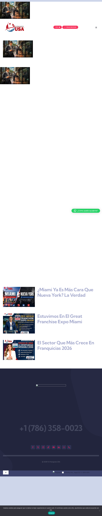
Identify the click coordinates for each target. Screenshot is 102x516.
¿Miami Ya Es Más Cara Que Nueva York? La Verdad (65, 292)
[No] (100, 511)
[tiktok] (48, 447)
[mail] (64, 447)
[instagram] (43, 447)
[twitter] (38, 447)
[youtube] (53, 447)
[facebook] (33, 447)
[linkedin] (59, 447)
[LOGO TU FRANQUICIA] (15, 23)
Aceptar (51, 513)
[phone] (69, 447)
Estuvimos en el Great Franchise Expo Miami (59, 318)
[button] (61, 479)
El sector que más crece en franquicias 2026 (65, 345)
